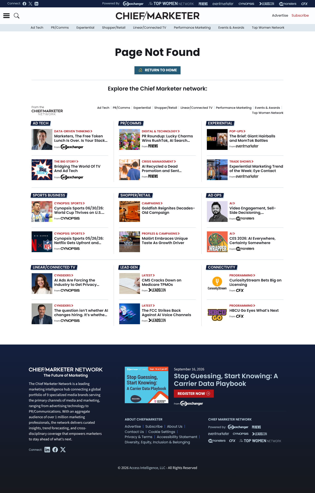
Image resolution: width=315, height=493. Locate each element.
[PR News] (203, 3)
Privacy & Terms (138, 437)
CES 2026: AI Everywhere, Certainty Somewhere (252, 240)
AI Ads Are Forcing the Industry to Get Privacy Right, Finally (75, 285)
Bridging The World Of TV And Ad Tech (77, 168)
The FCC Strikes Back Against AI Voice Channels (166, 313)
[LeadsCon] (266, 3)
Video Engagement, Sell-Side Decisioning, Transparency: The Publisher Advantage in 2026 (256, 215)
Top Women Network (268, 27)
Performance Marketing (192, 27)
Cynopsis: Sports (68, 203)
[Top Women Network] (171, 3)
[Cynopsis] (246, 4)
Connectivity (221, 267)
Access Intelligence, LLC (147, 468)
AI (230, 203)
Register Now (192, 393)
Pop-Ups (236, 131)
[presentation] (42, 139)
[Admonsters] (245, 219)
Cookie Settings (162, 431)
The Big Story (65, 161)
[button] (6, 15)
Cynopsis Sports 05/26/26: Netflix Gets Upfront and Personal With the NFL (79, 243)
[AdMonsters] (287, 4)
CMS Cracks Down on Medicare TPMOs (161, 282)
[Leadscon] (157, 291)
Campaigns (151, 203)
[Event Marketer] (223, 3)
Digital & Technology (159, 131)
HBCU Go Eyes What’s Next (254, 310)
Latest (147, 275)
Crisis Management (157, 161)
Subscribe (300, 15)
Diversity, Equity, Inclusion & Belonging (157, 442)
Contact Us (134, 431)
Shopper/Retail (113, 27)
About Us (174, 426)
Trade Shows (240, 161)
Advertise (280, 15)
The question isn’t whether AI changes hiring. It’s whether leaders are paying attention (81, 315)
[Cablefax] (304, 4)
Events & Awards (231, 27)
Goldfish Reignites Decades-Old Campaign (168, 210)
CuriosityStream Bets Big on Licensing (255, 282)
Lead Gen (129, 267)
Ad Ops (215, 195)
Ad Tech (37, 27)
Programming (241, 275)
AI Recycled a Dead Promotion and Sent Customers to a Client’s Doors (163, 173)
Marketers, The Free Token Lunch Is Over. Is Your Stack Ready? (79, 140)
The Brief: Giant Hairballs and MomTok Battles (252, 138)
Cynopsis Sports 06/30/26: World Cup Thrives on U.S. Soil (79, 213)
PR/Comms (60, 27)
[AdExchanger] (133, 3)
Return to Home (160, 70)
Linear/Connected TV (149, 27)
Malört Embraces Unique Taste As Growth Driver (165, 240)
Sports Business (49, 195)
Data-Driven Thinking (72, 131)
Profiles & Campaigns (159, 233)
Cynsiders (62, 275)
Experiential (85, 27)
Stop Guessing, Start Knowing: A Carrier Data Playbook (226, 380)
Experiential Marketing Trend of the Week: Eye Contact (256, 168)
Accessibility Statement (177, 437)
